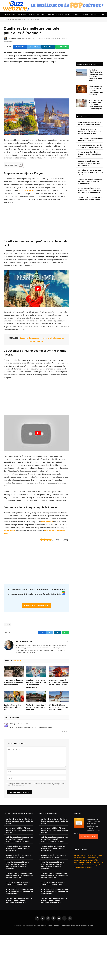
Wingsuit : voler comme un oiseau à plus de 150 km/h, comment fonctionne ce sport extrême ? (19, 900)
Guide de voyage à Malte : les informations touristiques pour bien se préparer (89, 163)
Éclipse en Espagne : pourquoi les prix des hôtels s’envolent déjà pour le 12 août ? (96, 90)
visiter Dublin (9, 530)
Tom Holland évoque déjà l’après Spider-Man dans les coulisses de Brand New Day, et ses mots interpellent (17, 865)
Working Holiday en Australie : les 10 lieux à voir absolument (58, 707)
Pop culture (22, 14)
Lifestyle (59, 14)
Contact (90, 925)
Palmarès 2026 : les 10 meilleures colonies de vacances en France (89, 198)
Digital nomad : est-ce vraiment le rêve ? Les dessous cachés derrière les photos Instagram (96, 104)
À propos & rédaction (39, 925)
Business (76, 14)
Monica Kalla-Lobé (15, 38)
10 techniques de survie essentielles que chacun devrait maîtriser (14, 682)
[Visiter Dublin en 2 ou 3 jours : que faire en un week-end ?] (36, 696)
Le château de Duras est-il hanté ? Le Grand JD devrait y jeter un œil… (90, 146)
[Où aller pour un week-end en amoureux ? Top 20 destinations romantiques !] (36, 671)
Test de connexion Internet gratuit (86, 858)
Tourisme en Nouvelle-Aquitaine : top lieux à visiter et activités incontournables (90, 181)
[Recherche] (103, 14)
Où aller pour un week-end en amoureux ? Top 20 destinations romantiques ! (36, 683)
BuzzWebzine (8, 19)
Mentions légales (81, 925)
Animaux (51, 14)
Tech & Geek (33, 14)
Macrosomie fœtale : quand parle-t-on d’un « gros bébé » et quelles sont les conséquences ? (19, 891)
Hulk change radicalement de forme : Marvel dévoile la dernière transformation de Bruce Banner (19, 839)
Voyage (15, 19)
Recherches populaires (68, 925)
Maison (43, 14)
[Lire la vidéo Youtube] (38, 288)
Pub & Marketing (9, 14)
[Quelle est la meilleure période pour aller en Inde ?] (14, 696)
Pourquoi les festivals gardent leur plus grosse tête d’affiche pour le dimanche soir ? (18, 848)
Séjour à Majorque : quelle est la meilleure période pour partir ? (89, 123)
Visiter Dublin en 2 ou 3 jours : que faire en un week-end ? (36, 707)
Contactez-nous (88, 837)
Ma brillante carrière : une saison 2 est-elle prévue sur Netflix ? (18, 856)
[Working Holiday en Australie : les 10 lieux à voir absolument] (59, 696)
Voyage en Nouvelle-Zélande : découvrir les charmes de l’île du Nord (89, 154)
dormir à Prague (26, 190)
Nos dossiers (78, 855)
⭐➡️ (36, 605)
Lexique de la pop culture (93, 855)
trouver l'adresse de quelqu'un (90, 862)
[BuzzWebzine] (16, 6)
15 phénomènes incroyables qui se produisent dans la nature (90, 139)
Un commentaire (51, 38)
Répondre (64, 731)
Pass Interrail (47, 521)
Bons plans (95, 14)
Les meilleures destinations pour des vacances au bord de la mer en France (90, 172)
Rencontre (68, 14)
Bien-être (85, 14)
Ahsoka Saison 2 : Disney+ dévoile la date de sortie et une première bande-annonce (19, 821)
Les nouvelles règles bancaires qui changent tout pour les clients (18, 883)
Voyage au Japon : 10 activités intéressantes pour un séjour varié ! (58, 682)
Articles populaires (53, 925)
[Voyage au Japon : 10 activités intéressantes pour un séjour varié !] (59, 671)
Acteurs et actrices (80, 860)
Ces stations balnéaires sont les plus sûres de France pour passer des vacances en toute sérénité (96, 75)
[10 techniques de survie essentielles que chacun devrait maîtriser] (14, 671)
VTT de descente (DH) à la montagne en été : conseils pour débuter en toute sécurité (89, 131)
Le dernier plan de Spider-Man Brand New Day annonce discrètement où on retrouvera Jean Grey (19, 875)
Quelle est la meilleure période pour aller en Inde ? (13, 707)
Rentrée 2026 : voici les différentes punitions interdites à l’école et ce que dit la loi (19, 830)
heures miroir (86, 867)
